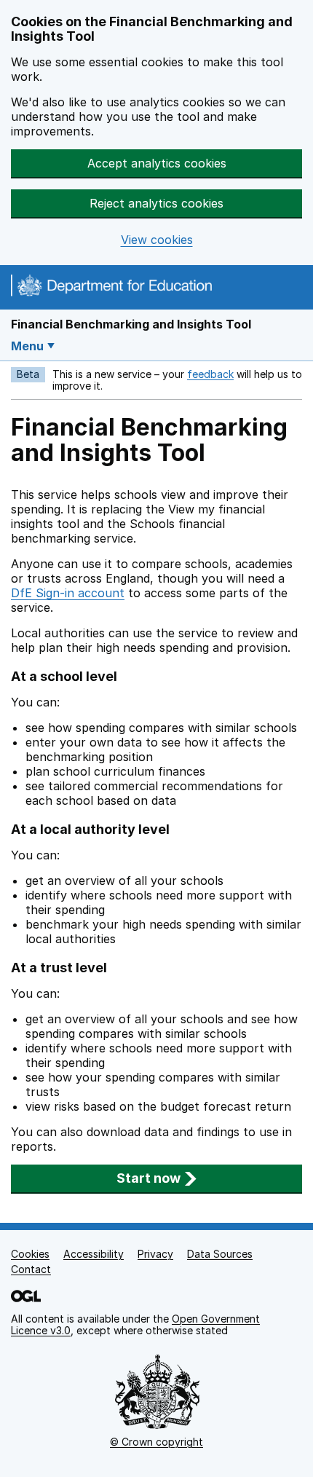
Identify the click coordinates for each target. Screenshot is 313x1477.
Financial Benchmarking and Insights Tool (131, 324)
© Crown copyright (156, 1441)
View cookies (157, 240)
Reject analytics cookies (156, 203)
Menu (27, 346)
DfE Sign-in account (67, 593)
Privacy (155, 1254)
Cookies (30, 1254)
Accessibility (93, 1254)
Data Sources (220, 1254)
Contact (31, 1269)
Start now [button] (148, 1178)
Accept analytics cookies (156, 163)
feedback (210, 374)
